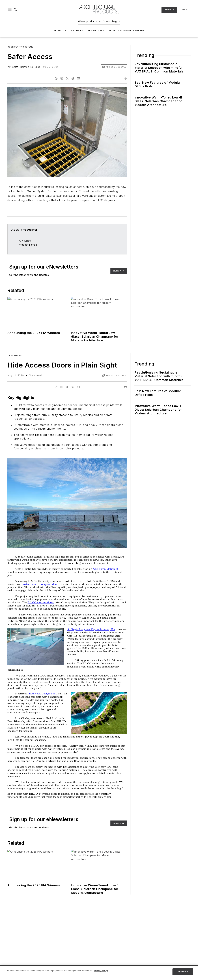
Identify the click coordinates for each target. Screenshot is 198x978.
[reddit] (72, 78)
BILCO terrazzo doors (41, 602)
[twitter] (67, 78)
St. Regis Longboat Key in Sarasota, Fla (91, 629)
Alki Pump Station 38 (105, 568)
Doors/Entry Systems (20, 47)
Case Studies (14, 355)
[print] (125, 78)
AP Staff (12, 66)
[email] (78, 78)
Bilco (37, 66)
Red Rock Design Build (43, 693)
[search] (15, 9)
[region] (99, 971)
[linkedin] (61, 78)
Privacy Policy (101, 970)
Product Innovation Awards (126, 30)
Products (60, 30)
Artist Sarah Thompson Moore (41, 584)
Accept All (183, 971)
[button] (9, 9)
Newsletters (96, 30)
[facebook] (56, 78)
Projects (77, 30)
